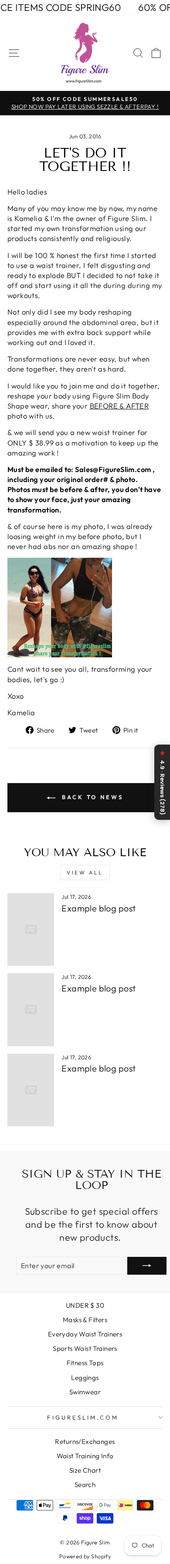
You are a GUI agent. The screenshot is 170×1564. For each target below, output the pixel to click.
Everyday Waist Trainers (85, 1334)
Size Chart (85, 1470)
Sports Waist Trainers (85, 1348)
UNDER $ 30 (85, 1305)
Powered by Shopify (85, 1556)
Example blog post (98, 908)
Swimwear (85, 1392)
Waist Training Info (85, 1456)
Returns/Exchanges (85, 1441)
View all (85, 872)
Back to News (91, 797)
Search (85, 1484)
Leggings (85, 1377)
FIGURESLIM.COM (83, 1417)
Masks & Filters (85, 1320)
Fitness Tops (85, 1363)
